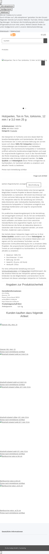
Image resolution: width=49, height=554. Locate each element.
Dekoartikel (25, 271)
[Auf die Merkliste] (43, 63)
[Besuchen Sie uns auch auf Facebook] (3, 538)
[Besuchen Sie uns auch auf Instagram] (3, 540)
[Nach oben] (1, 552)
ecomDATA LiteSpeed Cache (35, 548)
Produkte (13, 131)
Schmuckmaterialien (9, 271)
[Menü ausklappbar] (5, 34)
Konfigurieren (6, 9)
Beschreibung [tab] (33, 185)
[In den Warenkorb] (3, 57)
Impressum (4, 31)
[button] (35, 35)
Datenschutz (15, 31)
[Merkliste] (38, 35)
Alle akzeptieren (7, 6)
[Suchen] (45, 40)
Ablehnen (4, 12)
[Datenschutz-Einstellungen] (1, 1)
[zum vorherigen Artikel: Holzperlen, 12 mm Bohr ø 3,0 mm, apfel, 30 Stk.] (10, 50)
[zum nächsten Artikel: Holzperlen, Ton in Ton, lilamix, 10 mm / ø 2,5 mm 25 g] (14, 50)
